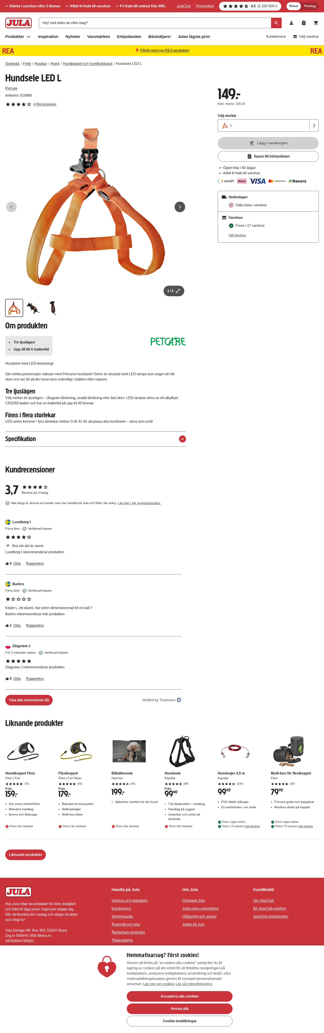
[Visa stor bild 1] (95, 207)
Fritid (27, 64)
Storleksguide (122, 916)
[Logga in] (291, 23)
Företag (310, 6)
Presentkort (205, 6)
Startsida (12, 64)
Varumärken (98, 36)
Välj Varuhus (237, 235)
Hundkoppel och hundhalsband (87, 64)
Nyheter (72, 36)
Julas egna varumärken (200, 908)
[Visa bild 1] (14, 308)
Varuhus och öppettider (130, 900)
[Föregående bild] (11, 207)
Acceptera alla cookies (180, 996)
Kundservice (276, 36)
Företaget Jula (193, 900)
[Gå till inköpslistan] (303, 23)
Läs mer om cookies (159, 984)
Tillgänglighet (122, 940)
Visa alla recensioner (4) (29, 700)
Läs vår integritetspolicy (194, 984)
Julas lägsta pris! (194, 36)
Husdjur (41, 64)
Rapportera (35, 563)
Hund (55, 64)
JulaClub (184, 6)
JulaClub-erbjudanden (270, 916)
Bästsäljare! (159, 36)
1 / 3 (170, 291)
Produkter (14, 36)
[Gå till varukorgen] (316, 23)
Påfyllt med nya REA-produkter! (164, 50)
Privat (293, 6)
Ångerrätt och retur (126, 924)
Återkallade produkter (128, 932)
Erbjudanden (129, 36)
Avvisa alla (180, 1009)
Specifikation (20, 439)
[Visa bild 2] (33, 308)
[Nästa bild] (180, 207)
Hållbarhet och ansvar (199, 916)
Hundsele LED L (129, 64)
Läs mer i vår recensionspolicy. (139, 503)
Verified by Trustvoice (158, 700)
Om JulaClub (263, 900)
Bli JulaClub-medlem (269, 908)
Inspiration (48, 36)
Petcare (11, 88)
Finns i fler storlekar (21, 826)
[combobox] (160, 23)
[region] (162, 989)
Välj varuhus (309, 36)
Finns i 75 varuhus (241, 826)
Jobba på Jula (193, 924)
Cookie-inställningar (180, 1021)
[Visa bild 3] (53, 308)
